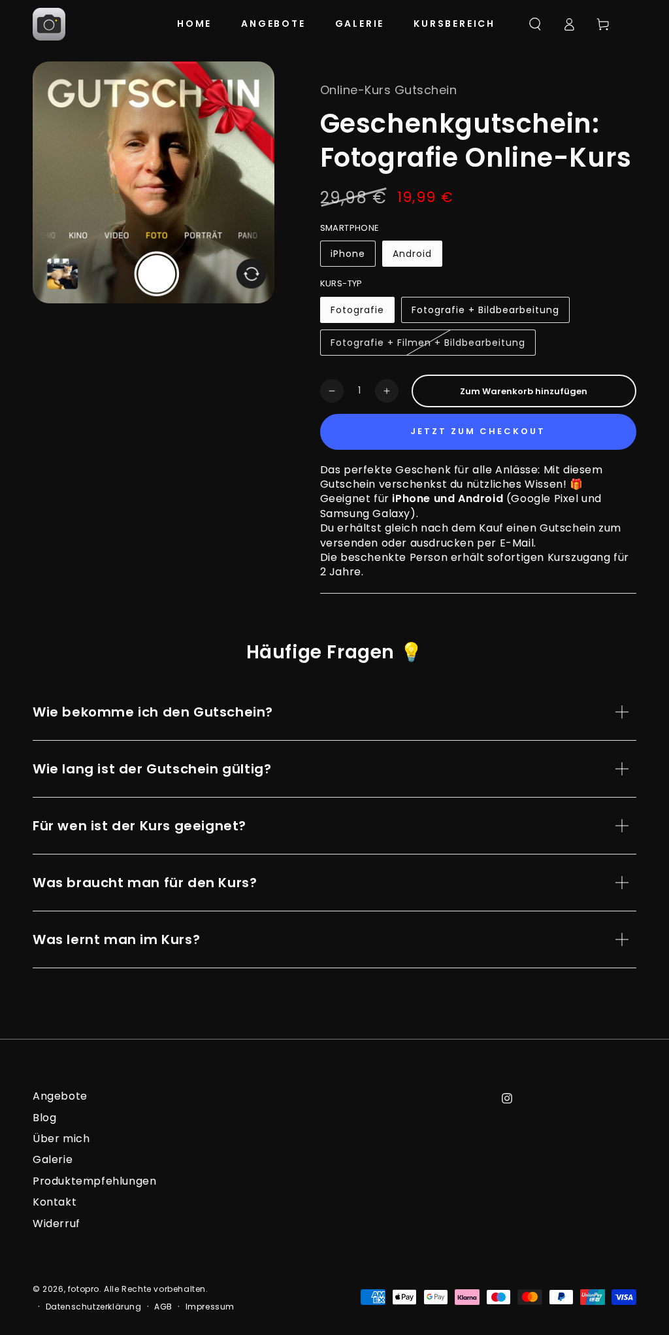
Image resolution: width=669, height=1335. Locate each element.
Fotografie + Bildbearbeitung (485, 313)
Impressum (210, 1307)
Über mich (61, 1138)
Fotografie (361, 313)
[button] (535, 24)
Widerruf (56, 1223)
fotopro (83, 1288)
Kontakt (54, 1201)
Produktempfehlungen (94, 1181)
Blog (44, 1117)
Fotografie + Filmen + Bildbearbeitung (427, 346)
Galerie (53, 1159)
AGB (163, 1307)
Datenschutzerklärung (94, 1307)
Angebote (60, 1096)
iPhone (353, 257)
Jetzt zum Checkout (478, 431)
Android (417, 257)
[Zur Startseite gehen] (49, 24)
